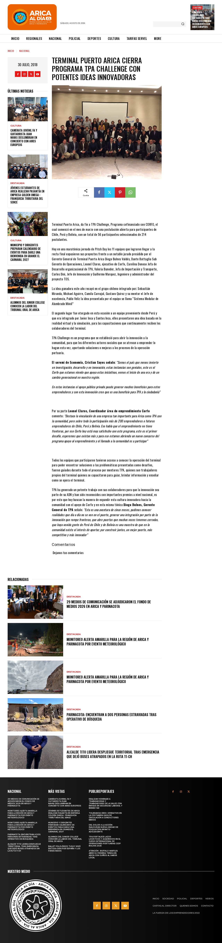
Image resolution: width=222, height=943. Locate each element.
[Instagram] (24, 74)
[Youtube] (37, 74)
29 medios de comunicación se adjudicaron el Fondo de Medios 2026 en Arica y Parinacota (109, 604)
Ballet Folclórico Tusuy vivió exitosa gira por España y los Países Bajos (64, 848)
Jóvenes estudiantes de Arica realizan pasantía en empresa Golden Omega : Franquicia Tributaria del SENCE (27, 195)
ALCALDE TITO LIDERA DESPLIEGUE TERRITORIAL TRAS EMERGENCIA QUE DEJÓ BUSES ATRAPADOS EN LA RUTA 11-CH (113, 754)
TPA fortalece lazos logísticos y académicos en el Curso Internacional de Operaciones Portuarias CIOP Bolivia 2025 (105, 841)
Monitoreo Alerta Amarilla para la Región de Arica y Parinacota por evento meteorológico (108, 641)
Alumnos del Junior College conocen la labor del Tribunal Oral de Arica (27, 306)
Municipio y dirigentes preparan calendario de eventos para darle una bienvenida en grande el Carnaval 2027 (25, 252)
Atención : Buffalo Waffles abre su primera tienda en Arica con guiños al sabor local (103, 854)
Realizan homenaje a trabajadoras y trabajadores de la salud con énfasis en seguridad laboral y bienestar (105, 803)
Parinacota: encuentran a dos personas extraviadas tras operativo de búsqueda (111, 717)
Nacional (24, 51)
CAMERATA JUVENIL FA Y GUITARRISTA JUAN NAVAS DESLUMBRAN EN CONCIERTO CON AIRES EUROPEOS (201, 19)
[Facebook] (18, 74)
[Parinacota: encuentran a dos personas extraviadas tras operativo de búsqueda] (35, 715)
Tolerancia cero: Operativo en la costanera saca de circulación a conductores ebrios (105, 816)
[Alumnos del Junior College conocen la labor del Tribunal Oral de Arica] (28, 281)
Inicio (11, 51)
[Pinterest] (120, 192)
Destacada (17, 183)
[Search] (183, 24)
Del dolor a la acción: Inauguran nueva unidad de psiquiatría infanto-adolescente (103, 828)
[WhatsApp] (130, 192)
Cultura (197, 7)
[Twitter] (31, 74)
